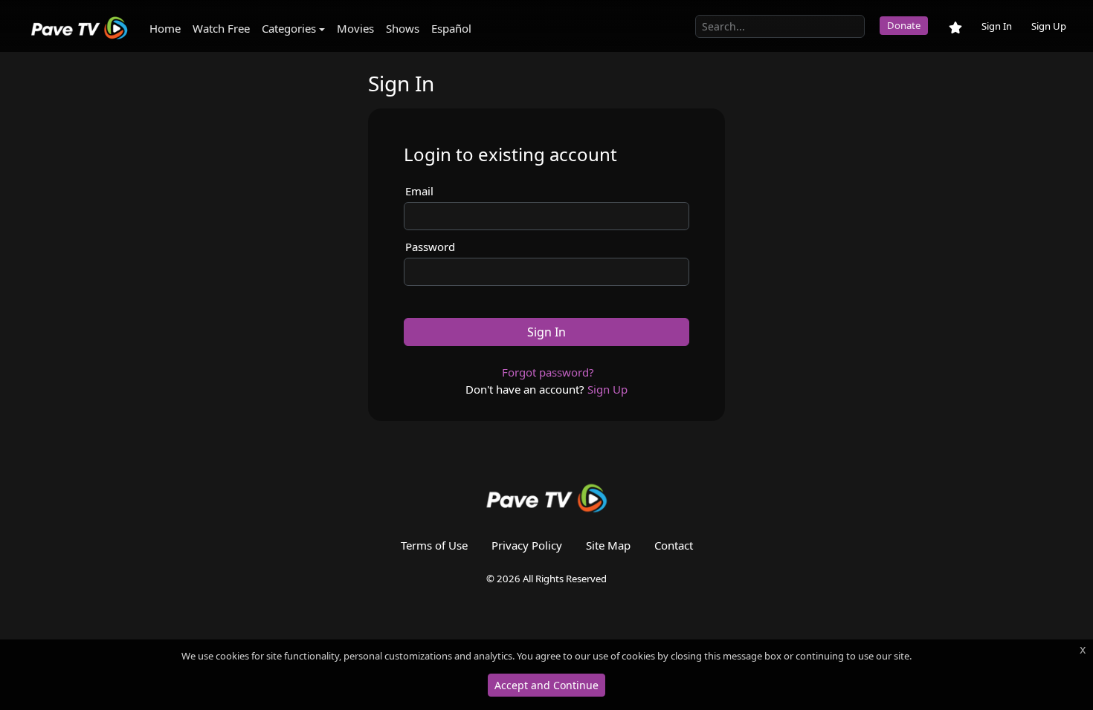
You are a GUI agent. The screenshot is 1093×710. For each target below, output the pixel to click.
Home (165, 28)
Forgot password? (548, 372)
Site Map (608, 545)
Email (419, 190)
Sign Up (1048, 26)
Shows (402, 28)
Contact (673, 545)
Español (451, 28)
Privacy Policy (526, 545)
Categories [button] (289, 28)
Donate (903, 25)
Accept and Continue (546, 685)
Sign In (996, 26)
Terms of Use (434, 545)
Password (430, 246)
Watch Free (221, 28)
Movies (355, 28)
